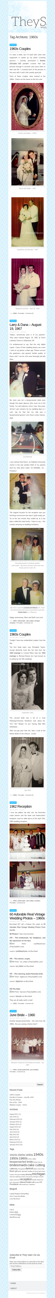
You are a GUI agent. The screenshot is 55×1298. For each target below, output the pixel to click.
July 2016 (13, 1117)
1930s (29, 1154)
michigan (37, 621)
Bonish (35, 1162)
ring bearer (16, 1182)
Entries (14, 1212)
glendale (24, 1171)
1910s (13, 1154)
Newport (35, 1176)
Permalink (21, 313)
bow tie (40, 1162)
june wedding (34, 1069)
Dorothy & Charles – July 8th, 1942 (22, 1097)
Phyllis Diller (22, 612)
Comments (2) (28, 623)
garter (20, 1171)
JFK (15, 1174)
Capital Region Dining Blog (19, 1194)
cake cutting (30, 621)
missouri (12, 1176)
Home (13, 1283)
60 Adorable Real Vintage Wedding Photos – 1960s (27, 916)
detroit (29, 1168)
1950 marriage (15, 653)
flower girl (14, 1171)
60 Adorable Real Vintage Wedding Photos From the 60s (27, 927)
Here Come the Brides (17, 1196)
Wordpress (42, 1293)
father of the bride (39, 1169)
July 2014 (13, 1129)
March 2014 (14, 1140)
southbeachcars (21, 951)
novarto (41, 1176)
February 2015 (15, 1119)
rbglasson (19, 981)
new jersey (29, 1176)
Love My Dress (15, 1199)
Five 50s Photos (15, 1100)
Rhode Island (36, 1180)
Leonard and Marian (30, 608)
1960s (15, 313)
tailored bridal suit (27, 1182)
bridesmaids (21, 621)
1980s (34, 1159)
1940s (38, 1154)
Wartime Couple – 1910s (18, 1105)
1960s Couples (20, 49)
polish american (14, 1180)
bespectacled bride (23, 1069)
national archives (20, 1176)
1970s (30, 1159)
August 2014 (14, 1127)
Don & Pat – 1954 (16, 1102)
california (13, 1169)
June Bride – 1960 (22, 1015)
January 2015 (14, 1122)
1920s (21, 1154)
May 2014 (13, 1134)
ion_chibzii (19, 966)
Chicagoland (21, 1169)
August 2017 (14, 1114)
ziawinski (32, 1184)
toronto (37, 1182)
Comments (15, 1215)
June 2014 (13, 1132)
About (14, 1288)
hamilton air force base (35, 1171)
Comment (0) (29, 313)
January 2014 (14, 1145)
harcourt (19, 996)
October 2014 (14, 1124)
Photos (13, 45)
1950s (14, 1158)
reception (12, 623)
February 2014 (15, 1142)
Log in (12, 1209)
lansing (29, 1174)
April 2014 (13, 1137)
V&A (20, 1184)
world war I (25, 1184)
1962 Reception (21, 806)
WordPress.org (15, 1217)
